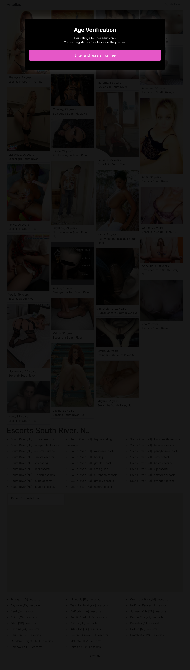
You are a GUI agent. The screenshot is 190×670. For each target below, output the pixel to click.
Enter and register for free (95, 55)
